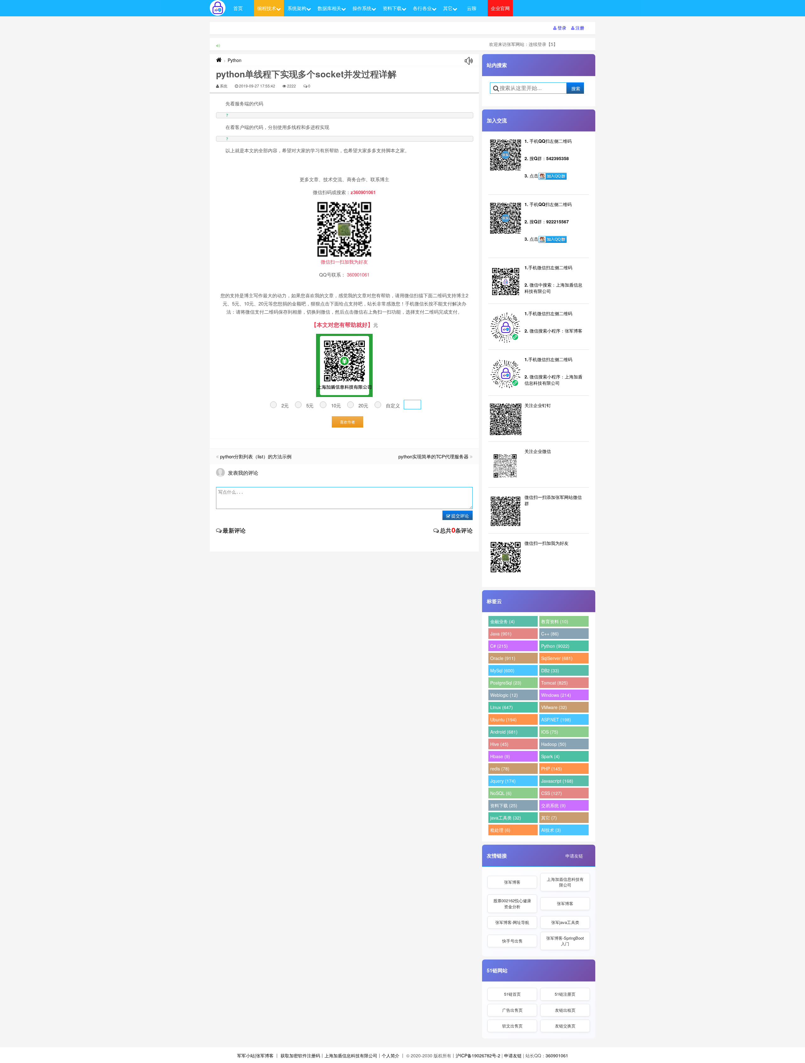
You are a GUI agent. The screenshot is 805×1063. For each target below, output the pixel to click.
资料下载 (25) (503, 805)
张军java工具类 (565, 922)
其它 (447, 8)
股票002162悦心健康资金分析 (512, 903)
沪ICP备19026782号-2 (478, 1055)
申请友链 (574, 856)
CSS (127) (551, 793)
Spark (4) (550, 756)
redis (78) (499, 768)
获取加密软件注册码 (300, 1055)
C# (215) (499, 646)
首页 (238, 8)
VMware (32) (554, 707)
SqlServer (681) (557, 658)
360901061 (557, 1055)
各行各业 (422, 8)
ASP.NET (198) (556, 719)
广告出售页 (512, 1010)
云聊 (471, 8)
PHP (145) (551, 768)
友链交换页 (565, 1026)
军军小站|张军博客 (255, 1055)
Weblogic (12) (504, 695)
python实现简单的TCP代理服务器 (433, 456)
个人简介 (390, 1055)
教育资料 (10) (554, 621)
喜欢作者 (347, 421)
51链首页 (512, 994)
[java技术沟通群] (552, 239)
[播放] (469, 61)
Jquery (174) (503, 781)
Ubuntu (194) (503, 719)
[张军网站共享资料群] (552, 176)
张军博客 (512, 882)
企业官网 (500, 8)
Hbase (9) (500, 756)
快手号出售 (512, 941)
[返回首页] (219, 60)
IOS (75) (549, 732)
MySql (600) (502, 670)
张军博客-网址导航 (512, 922)
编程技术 (266, 8)
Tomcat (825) (554, 683)
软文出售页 (512, 1026)
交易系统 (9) (553, 805)
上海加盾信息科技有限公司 (565, 882)
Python (235, 60)
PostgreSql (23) (505, 683)
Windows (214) (556, 695)
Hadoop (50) (553, 744)
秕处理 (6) (500, 830)
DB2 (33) (550, 670)
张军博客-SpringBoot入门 (565, 941)
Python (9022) (555, 646)
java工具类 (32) (505, 817)
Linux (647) (501, 707)
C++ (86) (550, 633)
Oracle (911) (502, 658)
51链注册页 (565, 994)
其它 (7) (549, 817)
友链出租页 (565, 1010)
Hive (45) (499, 744)
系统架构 (296, 8)
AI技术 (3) (551, 830)
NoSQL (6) (501, 793)
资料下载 (392, 8)
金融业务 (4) (502, 621)
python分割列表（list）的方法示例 (255, 456)
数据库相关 (329, 8)
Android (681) (504, 732)
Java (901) (501, 633)
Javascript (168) (557, 781)
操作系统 (362, 8)
